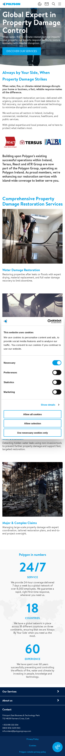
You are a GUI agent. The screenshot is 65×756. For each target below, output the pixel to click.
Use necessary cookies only (32, 432)
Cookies (32, 745)
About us (7, 700)
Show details (48, 404)
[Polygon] (11, 4)
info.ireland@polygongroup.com (16, 731)
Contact (6, 709)
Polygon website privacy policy (32, 751)
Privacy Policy (32, 739)
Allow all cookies (32, 414)
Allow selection (32, 423)
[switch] (56, 374)
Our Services (9, 691)
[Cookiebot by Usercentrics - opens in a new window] (47, 321)
